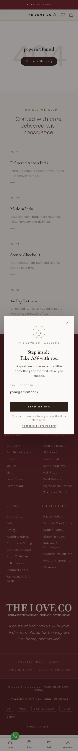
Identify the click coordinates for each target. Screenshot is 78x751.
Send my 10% (39, 406)
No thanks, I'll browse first (39, 425)
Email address (21, 385)
